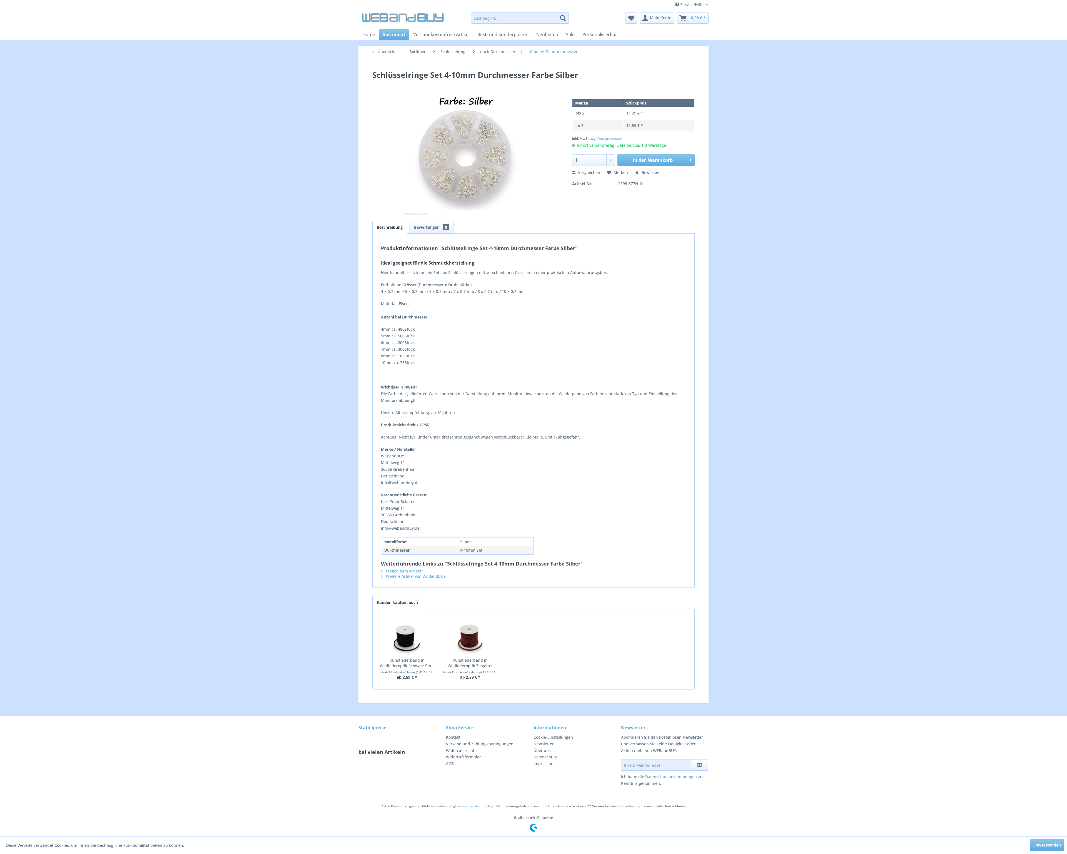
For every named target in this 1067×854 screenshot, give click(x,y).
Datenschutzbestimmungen (671, 776)
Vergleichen (588, 172)
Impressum (544, 763)
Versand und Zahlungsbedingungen (479, 743)
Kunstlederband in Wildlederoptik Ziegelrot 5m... (470, 663)
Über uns (542, 750)
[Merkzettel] (631, 18)
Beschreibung (390, 227)
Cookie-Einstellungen (553, 737)
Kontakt (453, 737)
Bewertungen (430, 227)
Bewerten (649, 172)
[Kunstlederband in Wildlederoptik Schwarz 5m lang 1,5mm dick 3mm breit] (407, 635)
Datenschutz (545, 757)
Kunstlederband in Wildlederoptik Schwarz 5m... (407, 663)
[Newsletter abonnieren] (699, 765)
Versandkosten (469, 806)
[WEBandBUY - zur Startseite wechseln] (403, 19)
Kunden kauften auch (397, 602)
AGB (450, 763)
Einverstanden (1047, 845)
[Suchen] (563, 18)
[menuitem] (520, 18)
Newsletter (544, 743)
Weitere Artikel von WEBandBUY (415, 576)
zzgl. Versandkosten (606, 138)
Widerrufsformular (463, 757)
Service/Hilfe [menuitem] (692, 4)
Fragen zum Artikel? (404, 571)
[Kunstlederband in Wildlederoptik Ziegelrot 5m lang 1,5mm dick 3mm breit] (470, 635)
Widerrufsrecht (460, 750)
